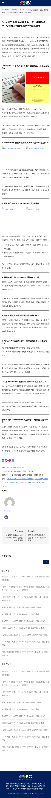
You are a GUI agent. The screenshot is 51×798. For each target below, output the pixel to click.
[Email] (6, 517)
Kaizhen (7, 511)
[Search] (46, 562)
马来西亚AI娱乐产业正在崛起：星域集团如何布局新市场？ (24, 628)
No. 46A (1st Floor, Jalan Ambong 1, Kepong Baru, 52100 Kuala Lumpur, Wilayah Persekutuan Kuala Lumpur (25, 482)
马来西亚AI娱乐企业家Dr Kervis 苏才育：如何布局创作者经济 (25, 635)
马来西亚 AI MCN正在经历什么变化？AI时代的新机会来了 (24, 621)
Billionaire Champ (9, 10)
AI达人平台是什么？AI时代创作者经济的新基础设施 (21, 607)
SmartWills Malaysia (15, 467)
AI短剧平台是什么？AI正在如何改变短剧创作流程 (20, 614)
